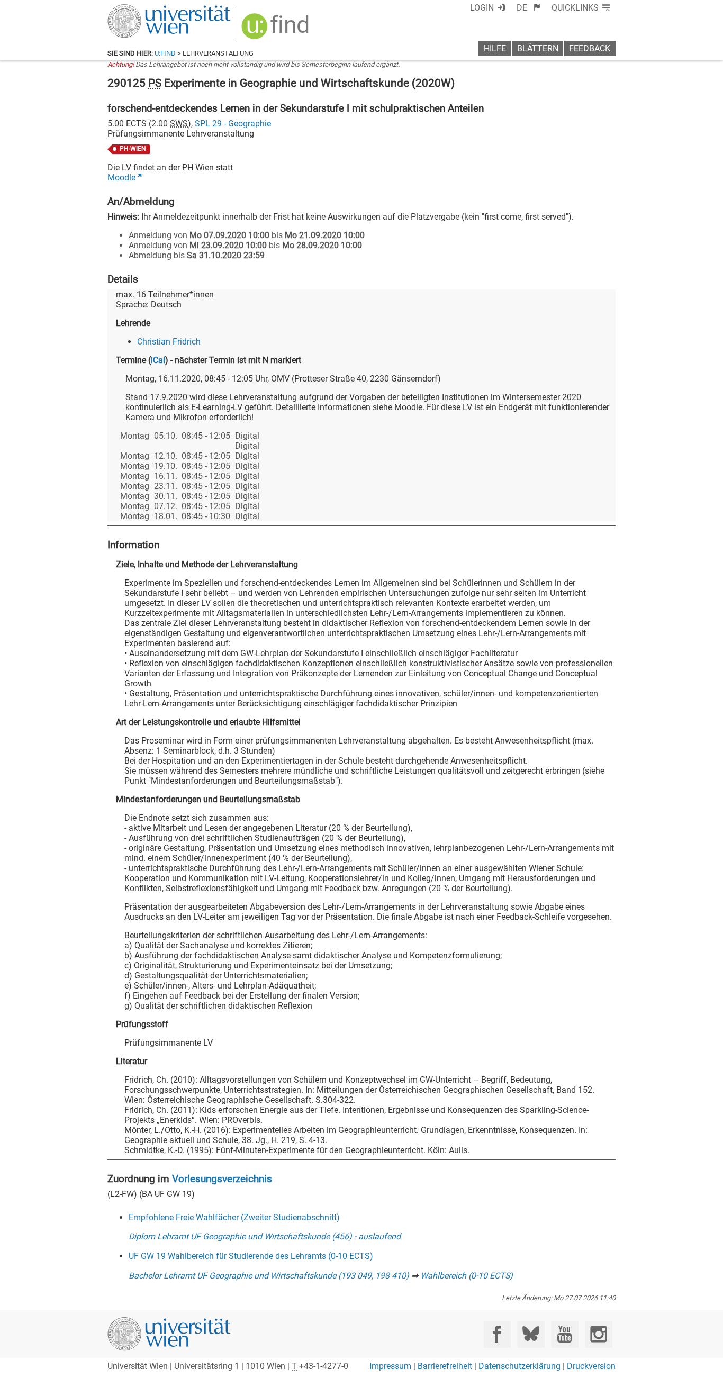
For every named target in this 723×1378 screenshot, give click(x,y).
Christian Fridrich (169, 342)
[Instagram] (598, 1334)
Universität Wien (143, 9)
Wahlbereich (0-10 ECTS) (466, 1276)
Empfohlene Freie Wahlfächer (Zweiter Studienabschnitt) (234, 1217)
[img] (276, 30)
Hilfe (495, 48)
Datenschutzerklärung (519, 1366)
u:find (165, 53)
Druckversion (591, 1366)
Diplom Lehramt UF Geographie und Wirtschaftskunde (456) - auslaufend (265, 1236)
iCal (158, 360)
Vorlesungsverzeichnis (222, 1179)
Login (482, 8)
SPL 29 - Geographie (233, 124)
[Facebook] (497, 1334)
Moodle (121, 178)
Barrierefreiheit (445, 1366)
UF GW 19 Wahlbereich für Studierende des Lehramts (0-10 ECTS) (251, 1256)
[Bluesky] (530, 1334)
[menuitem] (528, 7)
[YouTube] (564, 1334)
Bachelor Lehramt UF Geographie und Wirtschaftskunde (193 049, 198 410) (269, 1276)
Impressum (390, 1366)
